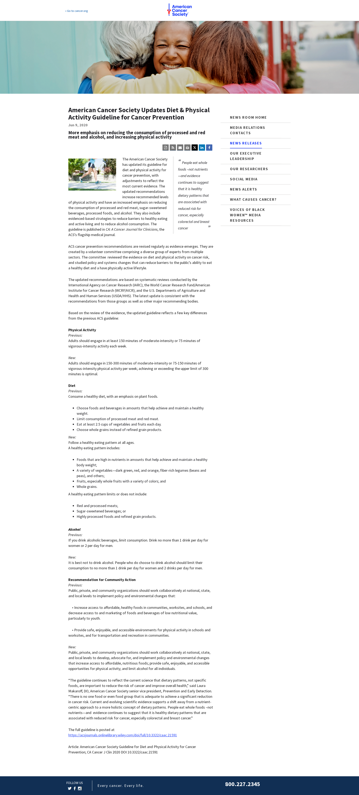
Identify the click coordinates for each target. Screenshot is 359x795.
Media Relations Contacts (247, 130)
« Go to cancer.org (76, 11)
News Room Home (248, 117)
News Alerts (243, 189)
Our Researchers (249, 168)
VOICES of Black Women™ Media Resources (247, 215)
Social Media (244, 179)
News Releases (246, 143)
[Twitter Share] (195, 147)
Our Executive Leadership (246, 156)
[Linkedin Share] (202, 147)
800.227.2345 (242, 784)
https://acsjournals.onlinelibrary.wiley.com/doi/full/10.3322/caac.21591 (122, 735)
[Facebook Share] (209, 147)
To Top (346, 788)
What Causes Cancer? (253, 199)
